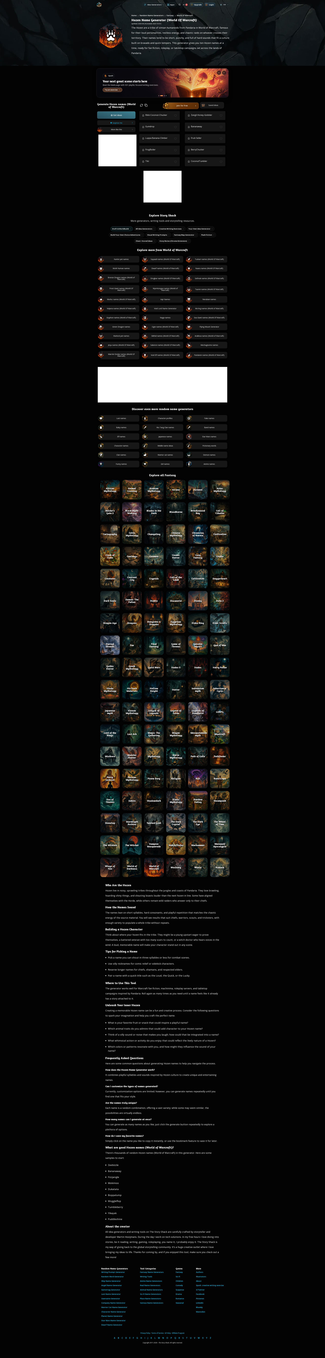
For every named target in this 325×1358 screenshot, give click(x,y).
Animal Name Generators (151, 1290)
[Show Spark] (160, 95)
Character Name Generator (113, 1312)
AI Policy (168, 1333)
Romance (180, 1298)
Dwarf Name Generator (111, 1325)
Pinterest (200, 1298)
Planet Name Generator (112, 1316)
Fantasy (170, 15)
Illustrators (201, 1276)
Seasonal (180, 1303)
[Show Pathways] (163, 95)
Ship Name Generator (111, 1281)
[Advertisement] (117, 150)
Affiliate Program (178, 1333)
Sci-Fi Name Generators (150, 1294)
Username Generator (110, 1298)
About (198, 1281)
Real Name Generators (150, 1285)
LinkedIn (199, 1303)
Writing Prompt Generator (113, 1272)
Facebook (200, 1294)
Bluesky (199, 1307)
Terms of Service (157, 1333)
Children (179, 1281)
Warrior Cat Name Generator (114, 1307)
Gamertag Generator (110, 1290)
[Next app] (224, 73)
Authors (199, 1272)
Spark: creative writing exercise (210, 1285)
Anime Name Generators (151, 1281)
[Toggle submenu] (227, 5)
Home (134, 15)
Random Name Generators (152, 15)
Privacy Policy (145, 1333)
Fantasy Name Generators (152, 1272)
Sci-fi (178, 1276)
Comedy (179, 1285)
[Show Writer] (158, 95)
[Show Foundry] (166, 95)
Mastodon (200, 1312)
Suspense (180, 1290)
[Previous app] (219, 73)
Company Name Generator (113, 1303)
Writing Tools (146, 1276)
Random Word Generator (112, 1276)
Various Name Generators (151, 1303)
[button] (116, 115)
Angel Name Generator (111, 1285)
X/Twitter (200, 1290)
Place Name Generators (150, 1298)
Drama (179, 1294)
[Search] (179, 5)
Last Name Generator (111, 1294)
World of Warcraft (185, 15)
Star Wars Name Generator (113, 1320)
